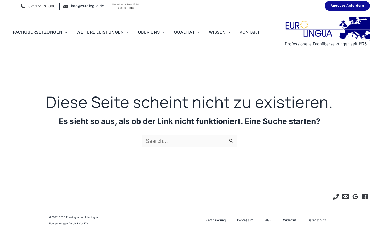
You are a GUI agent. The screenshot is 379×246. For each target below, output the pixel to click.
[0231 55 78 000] (336, 196)
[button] (347, 5)
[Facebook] (365, 196)
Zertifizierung (216, 220)
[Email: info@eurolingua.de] (345, 196)
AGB (268, 220)
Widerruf (289, 220)
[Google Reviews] (355, 196)
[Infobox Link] (38, 6)
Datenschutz (317, 220)
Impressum (245, 220)
